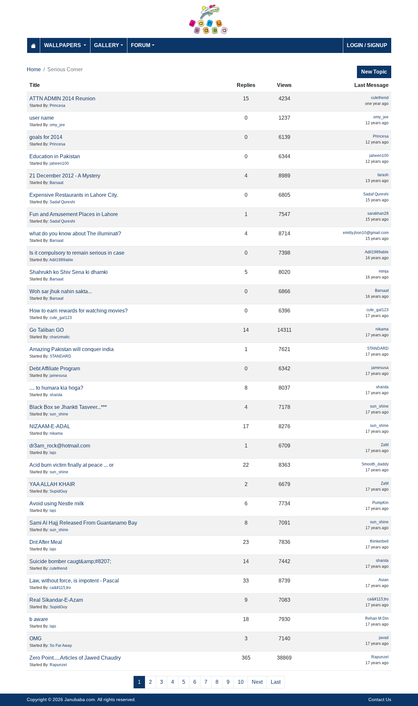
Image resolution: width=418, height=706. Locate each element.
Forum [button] (140, 45)
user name (41, 118)
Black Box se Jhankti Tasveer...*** (68, 407)
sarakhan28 (378, 213)
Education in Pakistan (54, 156)
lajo (53, 452)
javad (384, 637)
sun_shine (59, 414)
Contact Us (379, 699)
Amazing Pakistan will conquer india (71, 349)
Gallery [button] (106, 45)
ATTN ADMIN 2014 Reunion (62, 98)
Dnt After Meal (45, 542)
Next (257, 682)
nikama (382, 329)
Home (34, 69)
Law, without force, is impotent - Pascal (74, 580)
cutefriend (380, 97)
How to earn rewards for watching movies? (78, 310)
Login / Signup (367, 45)
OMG (35, 638)
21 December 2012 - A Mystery (64, 175)
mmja (384, 271)
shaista (56, 395)
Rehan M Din (377, 618)
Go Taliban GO (46, 330)
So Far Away (61, 645)
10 (241, 682)
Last (276, 682)
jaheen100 (59, 163)
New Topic (374, 72)
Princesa (57, 105)
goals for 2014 (45, 137)
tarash (383, 175)
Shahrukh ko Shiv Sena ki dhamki (68, 272)
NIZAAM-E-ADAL (49, 426)
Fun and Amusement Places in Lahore (73, 214)
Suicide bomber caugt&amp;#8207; (70, 561)
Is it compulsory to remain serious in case (76, 253)
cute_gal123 (61, 317)
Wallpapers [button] (63, 45)
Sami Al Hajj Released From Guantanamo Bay (83, 523)
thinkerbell (379, 541)
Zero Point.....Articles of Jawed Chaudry (75, 658)
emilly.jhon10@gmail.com (366, 232)
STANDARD (60, 356)
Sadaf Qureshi (62, 202)
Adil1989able (61, 260)
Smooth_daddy (375, 464)
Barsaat (56, 182)
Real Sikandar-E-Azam (56, 600)
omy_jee (57, 125)
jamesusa (58, 375)
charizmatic (60, 337)
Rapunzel (58, 665)
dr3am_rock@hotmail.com (59, 445)
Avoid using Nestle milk (56, 503)
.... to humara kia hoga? (56, 388)
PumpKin (380, 502)
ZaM (385, 445)
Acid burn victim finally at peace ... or (71, 465)
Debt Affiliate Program (54, 368)
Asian (383, 580)
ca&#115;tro (60, 587)
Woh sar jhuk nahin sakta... (60, 291)
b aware (38, 619)
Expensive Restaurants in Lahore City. (73, 195)
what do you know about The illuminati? (75, 233)
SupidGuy (58, 491)
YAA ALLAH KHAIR (52, 484)
